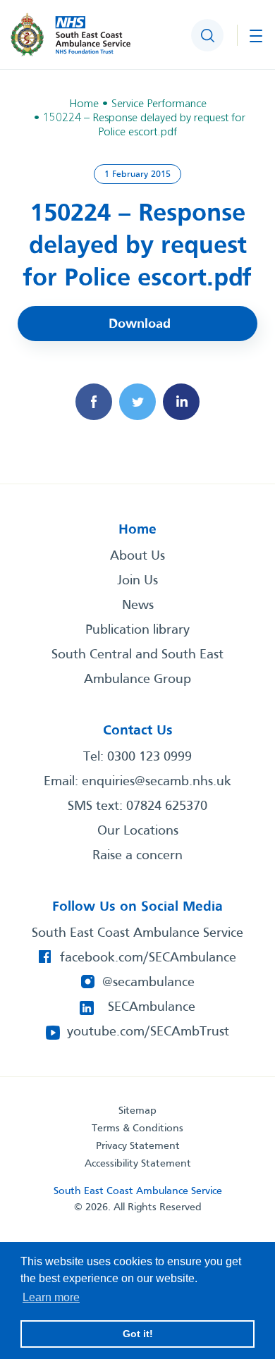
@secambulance (148, 982)
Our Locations (137, 831)
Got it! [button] (138, 1333)
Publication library (137, 630)
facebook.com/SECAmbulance (148, 958)
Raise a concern (137, 855)
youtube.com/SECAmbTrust (148, 1032)
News (138, 605)
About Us (137, 556)
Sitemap (137, 1111)
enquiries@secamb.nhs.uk (156, 781)
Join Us (137, 580)
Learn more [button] (51, 1297)
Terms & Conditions (137, 1128)
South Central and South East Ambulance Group (137, 667)
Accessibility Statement (138, 1164)
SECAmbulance (151, 1007)
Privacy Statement (138, 1146)
